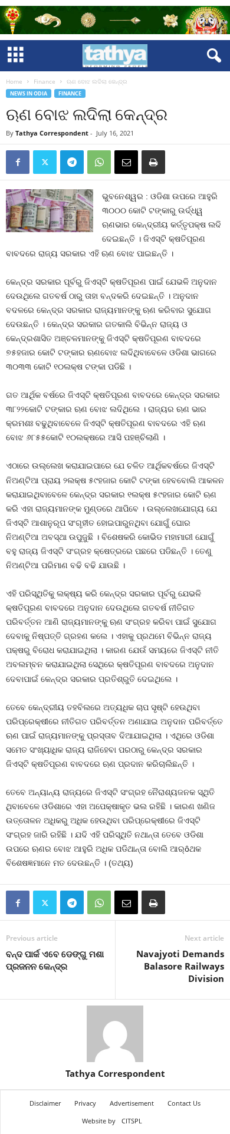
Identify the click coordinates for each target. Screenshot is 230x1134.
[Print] (153, 162)
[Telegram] (72, 162)
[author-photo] (115, 1034)
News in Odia (28, 93)
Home (14, 81)
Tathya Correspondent (51, 132)
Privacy (85, 1103)
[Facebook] (17, 162)
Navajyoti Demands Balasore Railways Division (180, 966)
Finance (44, 81)
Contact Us (184, 1103)
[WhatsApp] (99, 162)
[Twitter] (45, 162)
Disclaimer (45, 1103)
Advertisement (132, 1103)
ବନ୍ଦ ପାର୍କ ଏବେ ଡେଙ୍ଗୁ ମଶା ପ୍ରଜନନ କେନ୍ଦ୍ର (55, 960)
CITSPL (131, 1120)
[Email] (126, 162)
